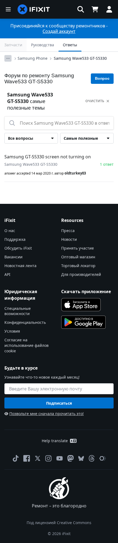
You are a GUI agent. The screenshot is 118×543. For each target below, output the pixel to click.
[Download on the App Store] (81, 304)
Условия (12, 331)
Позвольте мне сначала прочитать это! (46, 413)
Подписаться (59, 403)
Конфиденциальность (25, 322)
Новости (69, 239)
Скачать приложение (86, 291)
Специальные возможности (17, 311)
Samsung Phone (32, 58)
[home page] (34, 9)
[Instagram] (48, 458)
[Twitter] (37, 458)
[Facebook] (26, 458)
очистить (94, 101)
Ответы (70, 44)
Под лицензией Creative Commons (59, 522)
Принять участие (77, 248)
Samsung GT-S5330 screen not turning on (47, 157)
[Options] (8, 58)
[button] (80, 9)
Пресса (68, 230)
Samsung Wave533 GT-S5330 (80, 58)
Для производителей (81, 274)
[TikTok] (15, 458)
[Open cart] (94, 9)
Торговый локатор (78, 265)
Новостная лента (20, 265)
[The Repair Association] (102, 458)
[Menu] (8, 9)
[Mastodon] (70, 458)
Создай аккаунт (59, 31)
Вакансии (13, 256)
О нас (9, 230)
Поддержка (15, 239)
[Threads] (91, 458)
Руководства (42, 44)
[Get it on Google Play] (83, 322)
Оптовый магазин (78, 256)
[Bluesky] (81, 458)
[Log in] (109, 9)
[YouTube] (59, 458)
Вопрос (102, 78)
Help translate (55, 440)
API (7, 274)
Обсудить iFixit (18, 248)
